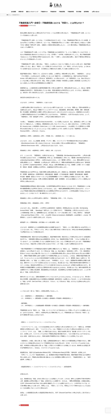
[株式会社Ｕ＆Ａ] (55, 5)
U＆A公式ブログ (24, 25)
